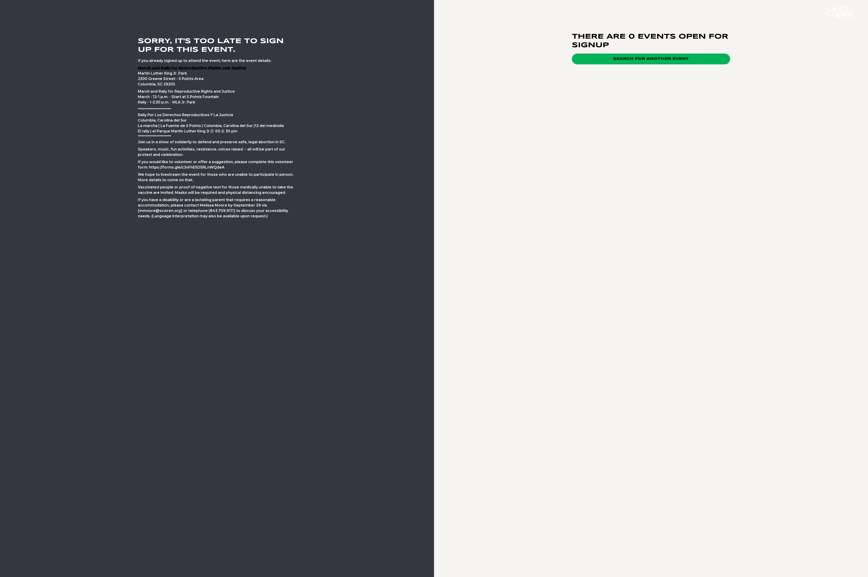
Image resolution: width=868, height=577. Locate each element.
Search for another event (651, 59)
